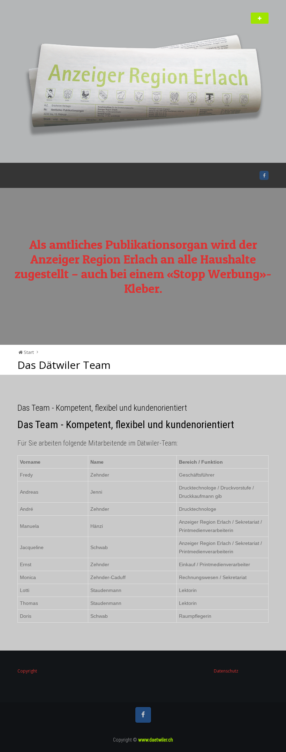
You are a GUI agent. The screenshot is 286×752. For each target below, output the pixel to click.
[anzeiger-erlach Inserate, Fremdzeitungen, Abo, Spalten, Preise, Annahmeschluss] (143, 88)
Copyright (27, 671)
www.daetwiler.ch (155, 740)
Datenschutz (226, 671)
